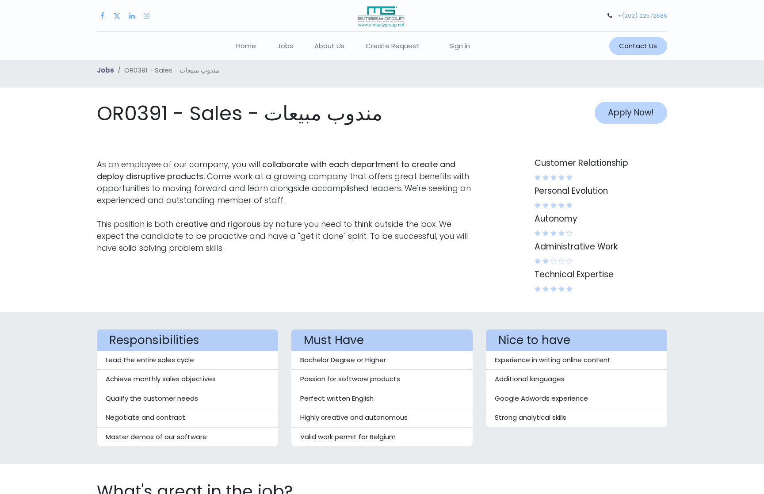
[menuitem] (246, 46)
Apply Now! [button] (631, 113)
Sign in (459, 45)
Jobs (105, 70)
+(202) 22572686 (642, 15)
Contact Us (638, 45)
